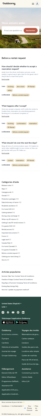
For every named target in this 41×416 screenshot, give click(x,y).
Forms (4, 236)
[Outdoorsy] (9, 3)
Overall (4, 195)
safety (10, 90)
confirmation (21, 123)
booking (10, 86)
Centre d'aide (27, 377)
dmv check (20, 86)
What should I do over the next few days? (19, 142)
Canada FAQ (6, 243)
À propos (5, 338)
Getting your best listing (10, 256)
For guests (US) (7, 226)
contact (10, 160)
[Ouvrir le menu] (35, 4)
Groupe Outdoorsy (9, 355)
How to (4, 260)
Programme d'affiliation (11, 381)
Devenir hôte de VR (9, 373)
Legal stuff (5, 239)
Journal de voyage (9, 351)
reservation (33, 123)
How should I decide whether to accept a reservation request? (19, 67)
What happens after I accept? (14, 105)
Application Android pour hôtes (14, 394)
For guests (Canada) (8, 250)
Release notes (6, 185)
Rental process (7, 229)
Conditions (5, 406)
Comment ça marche (30, 373)
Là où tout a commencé (11, 334)
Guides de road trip (29, 355)
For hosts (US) (6, 209)
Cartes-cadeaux (28, 338)
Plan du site (36, 408)
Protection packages (9, 199)
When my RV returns (9, 219)
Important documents (9, 233)
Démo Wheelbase (9, 377)
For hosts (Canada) (8, 246)
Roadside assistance (8, 206)
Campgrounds (6, 192)
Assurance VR (7, 385)
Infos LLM (25, 381)
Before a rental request (20, 95)
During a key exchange (9, 216)
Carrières (5, 342)
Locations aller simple (30, 351)
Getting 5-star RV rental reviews (12, 222)
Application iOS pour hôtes (12, 389)
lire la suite (5, 79)
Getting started (7, 212)
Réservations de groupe (31, 334)
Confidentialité (16, 406)
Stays (3, 189)
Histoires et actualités (10, 347)
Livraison (25, 342)
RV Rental (31, 86)
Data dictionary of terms (10, 202)
